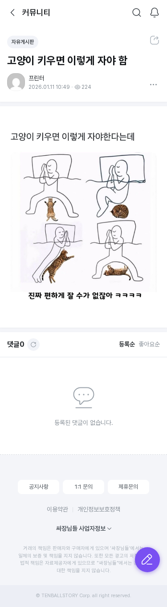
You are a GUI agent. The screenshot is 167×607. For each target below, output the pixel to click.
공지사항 (39, 486)
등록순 (127, 344)
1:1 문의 (84, 486)
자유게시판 (23, 42)
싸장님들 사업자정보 (81, 528)
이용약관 (57, 509)
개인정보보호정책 (98, 509)
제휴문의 (128, 486)
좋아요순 (149, 344)
